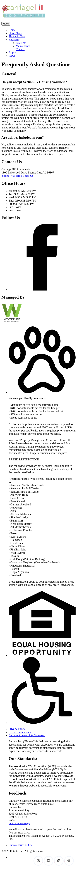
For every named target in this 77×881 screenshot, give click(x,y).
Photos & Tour (17, 36)
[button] (42, 392)
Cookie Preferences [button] (20, 732)
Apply (12, 52)
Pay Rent (21, 42)
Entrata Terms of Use (21, 845)
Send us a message (19, 823)
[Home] (23, 20)
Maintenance (23, 46)
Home (12, 29)
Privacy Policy (17, 728)
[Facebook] (42, 289)
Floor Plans (15, 33)
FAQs (12, 55)
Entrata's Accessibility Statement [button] (27, 735)
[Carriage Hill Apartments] (16, 321)
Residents (14, 39)
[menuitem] (42, 30)
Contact (20, 49)
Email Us (28, 175)
